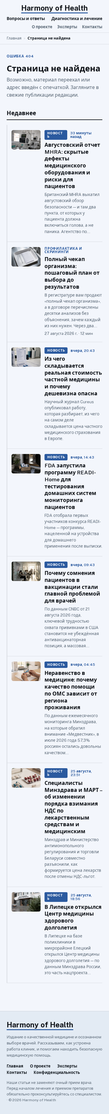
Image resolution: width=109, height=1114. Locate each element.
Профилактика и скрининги (63, 250)
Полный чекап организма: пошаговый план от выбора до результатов (72, 273)
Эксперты (67, 27)
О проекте (42, 27)
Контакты (92, 27)
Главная (14, 38)
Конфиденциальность (57, 1072)
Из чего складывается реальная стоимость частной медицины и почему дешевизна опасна (73, 376)
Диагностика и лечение (76, 18)
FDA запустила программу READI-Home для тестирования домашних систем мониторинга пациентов (70, 486)
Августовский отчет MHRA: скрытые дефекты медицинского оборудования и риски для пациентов (72, 166)
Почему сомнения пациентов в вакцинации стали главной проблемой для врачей (72, 587)
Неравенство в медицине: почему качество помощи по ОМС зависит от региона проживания (71, 690)
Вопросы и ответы (26, 18)
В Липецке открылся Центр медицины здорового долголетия (73, 917)
